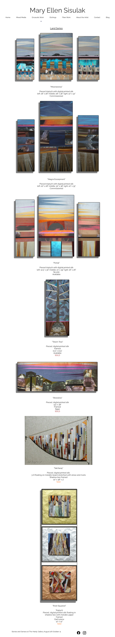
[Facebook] (78, 633)
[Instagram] (84, 633)
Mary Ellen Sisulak (57, 10)
